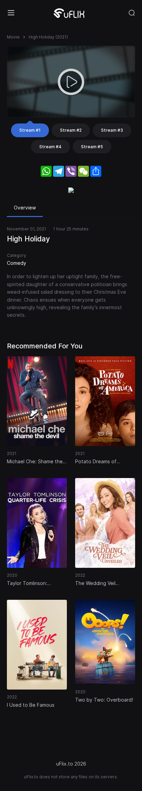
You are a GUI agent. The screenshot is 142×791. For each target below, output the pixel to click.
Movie (13, 37)
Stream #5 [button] (92, 146)
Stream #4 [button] (50, 146)
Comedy (16, 263)
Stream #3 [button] (112, 130)
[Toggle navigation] (11, 13)
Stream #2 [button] (71, 130)
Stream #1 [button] (30, 130)
